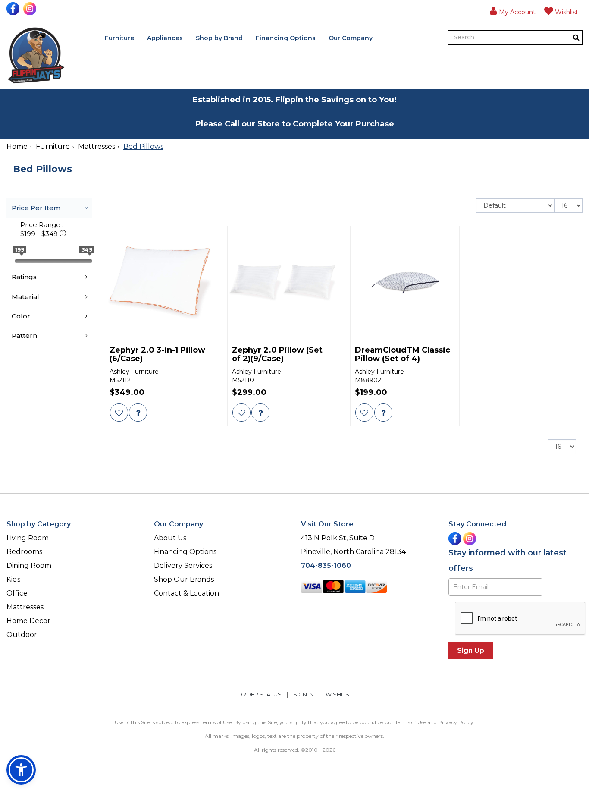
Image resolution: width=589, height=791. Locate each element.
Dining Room (28, 565)
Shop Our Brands (184, 579)
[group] (138, 412)
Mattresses (96, 146)
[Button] (576, 37)
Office (17, 593)
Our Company (351, 38)
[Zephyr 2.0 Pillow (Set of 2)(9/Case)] (282, 282)
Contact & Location (186, 593)
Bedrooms (24, 552)
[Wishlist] (119, 412)
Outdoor (21, 634)
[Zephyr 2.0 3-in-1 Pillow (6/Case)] (159, 282)
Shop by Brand (219, 38)
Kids (13, 579)
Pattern (24, 335)
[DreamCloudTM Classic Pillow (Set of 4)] (405, 282)
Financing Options (286, 38)
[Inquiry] (138, 412)
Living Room (27, 538)
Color (21, 316)
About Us (170, 538)
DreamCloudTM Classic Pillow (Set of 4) (402, 354)
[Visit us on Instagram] (30, 8)
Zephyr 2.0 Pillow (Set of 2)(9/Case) (277, 354)
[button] (513, 10)
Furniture (119, 38)
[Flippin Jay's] (36, 55)
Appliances (165, 38)
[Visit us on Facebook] (14, 8)
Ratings (24, 277)
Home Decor (28, 621)
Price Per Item (36, 208)
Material (25, 297)
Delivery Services (183, 565)
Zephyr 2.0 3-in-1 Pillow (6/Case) (157, 354)
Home (17, 146)
